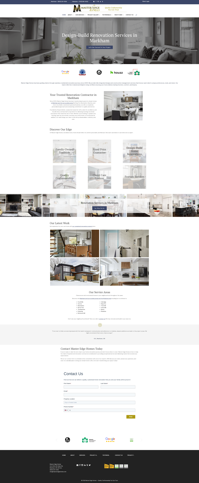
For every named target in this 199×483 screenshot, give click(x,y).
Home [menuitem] (64, 455)
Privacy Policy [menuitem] (132, 455)
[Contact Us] (93, 1)
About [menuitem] (72, 455)
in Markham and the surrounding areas (62, 103)
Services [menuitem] (82, 455)
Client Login (145, 1)
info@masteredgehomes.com (58, 471)
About (70, 15)
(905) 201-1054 (62, 1)
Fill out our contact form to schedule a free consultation (77, 359)
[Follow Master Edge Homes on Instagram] (98, 1)
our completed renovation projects (82, 226)
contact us (102, 319)
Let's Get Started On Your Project (99, 47)
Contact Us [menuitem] (119, 455)
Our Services (79, 15)
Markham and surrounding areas (89, 298)
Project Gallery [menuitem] (94, 455)
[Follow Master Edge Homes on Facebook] (79, 465)
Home (64, 15)
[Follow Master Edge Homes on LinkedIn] (100, 1)
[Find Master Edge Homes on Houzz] (102, 1)
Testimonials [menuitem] (106, 455)
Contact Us (129, 15)
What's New (118, 15)
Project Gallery (93, 15)
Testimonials (106, 15)
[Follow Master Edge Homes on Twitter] (90, 465)
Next (130, 417)
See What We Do (99, 208)
